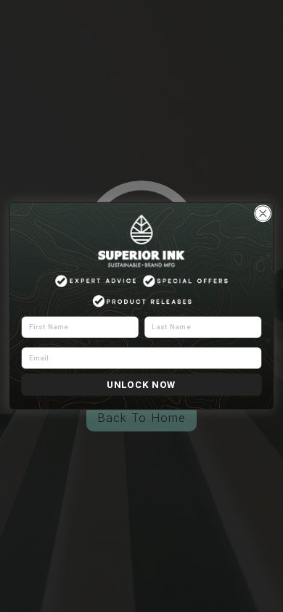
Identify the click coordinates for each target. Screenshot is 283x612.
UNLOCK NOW (141, 384)
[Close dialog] (263, 213)
